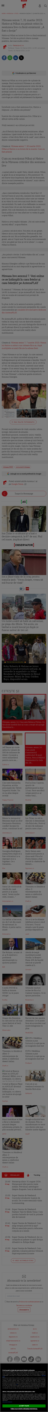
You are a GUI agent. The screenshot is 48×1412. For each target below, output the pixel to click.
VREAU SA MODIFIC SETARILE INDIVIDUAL (23, 1409)
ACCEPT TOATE (24, 1406)
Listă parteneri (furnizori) (7, 1401)
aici (17, 1384)
